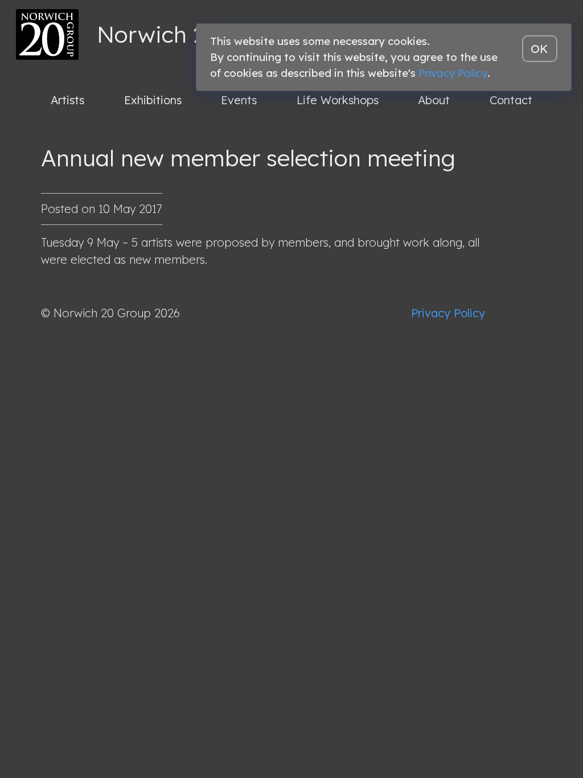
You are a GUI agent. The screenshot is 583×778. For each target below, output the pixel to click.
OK (539, 49)
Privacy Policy (448, 313)
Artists (67, 100)
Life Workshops (338, 100)
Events (239, 100)
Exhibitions (153, 100)
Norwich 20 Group (194, 34)
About (434, 100)
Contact (511, 100)
